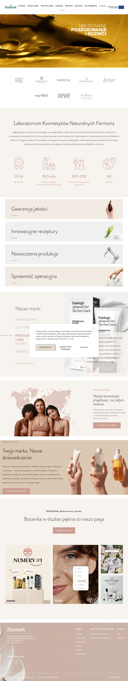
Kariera (79, 650)
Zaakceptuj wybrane (66, 348)
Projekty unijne (15, 677)
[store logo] (10, 6)
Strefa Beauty (82, 654)
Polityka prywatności (48, 677)
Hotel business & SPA (99, 634)
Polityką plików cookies (66, 338)
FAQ (118, 634)
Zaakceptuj (45, 347)
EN (63, 10)
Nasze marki (81, 638)
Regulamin (30, 677)
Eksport (79, 646)
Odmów (84, 347)
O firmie (79, 634)
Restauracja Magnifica (100, 638)
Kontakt (120, 638)
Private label (81, 642)
